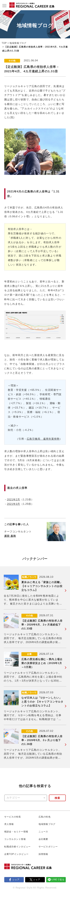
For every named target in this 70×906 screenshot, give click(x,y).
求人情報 (9, 824)
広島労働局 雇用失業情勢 (43, 438)
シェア (16, 879)
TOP (4, 43)
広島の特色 (45, 817)
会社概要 (43, 839)
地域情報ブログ (18, 43)
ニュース (43, 831)
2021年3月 (13, 503)
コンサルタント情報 (15, 839)
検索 (57, 797)
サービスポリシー (48, 846)
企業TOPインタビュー (16, 854)
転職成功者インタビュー (17, 846)
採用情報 (43, 854)
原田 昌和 (10, 535)
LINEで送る (58, 879)
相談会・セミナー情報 (16, 831)
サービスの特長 (12, 817)
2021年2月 (13, 499)
